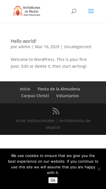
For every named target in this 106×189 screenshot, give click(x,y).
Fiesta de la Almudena (59, 89)
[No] (99, 169)
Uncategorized (77, 46)
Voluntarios (67, 95)
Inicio (25, 89)
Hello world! (23, 41)
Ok (53, 180)
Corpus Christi (35, 95)
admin (24, 46)
